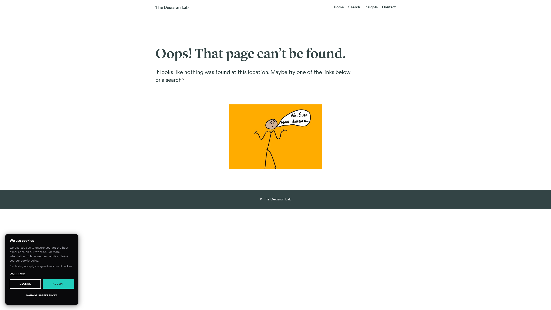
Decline (25, 283)
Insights (371, 7)
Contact (389, 7)
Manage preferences (42, 295)
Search (354, 7)
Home (339, 7)
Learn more (17, 273)
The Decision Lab (172, 7)
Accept (58, 283)
